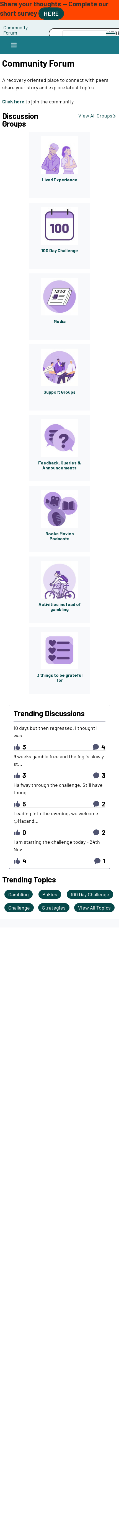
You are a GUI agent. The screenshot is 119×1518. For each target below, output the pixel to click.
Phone (32, 27)
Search (32, 33)
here (51, 13)
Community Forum (15, 30)
